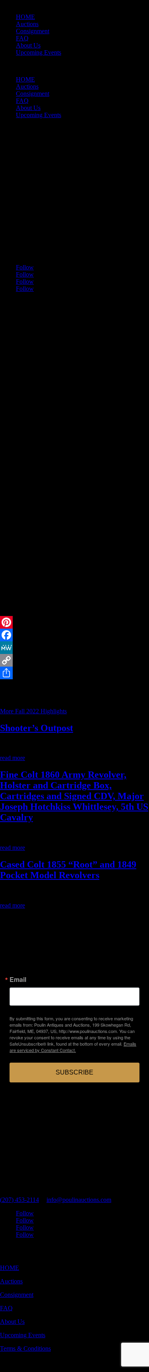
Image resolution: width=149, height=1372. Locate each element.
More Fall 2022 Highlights (33, 711)
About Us (28, 45)
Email (18, 979)
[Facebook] (74, 635)
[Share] (74, 673)
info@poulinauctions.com (78, 1199)
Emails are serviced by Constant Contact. (73, 1046)
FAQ (22, 38)
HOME (25, 16)
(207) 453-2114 (19, 1199)
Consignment (32, 31)
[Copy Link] (74, 660)
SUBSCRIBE (74, 1072)
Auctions (27, 24)
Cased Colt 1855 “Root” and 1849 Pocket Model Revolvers (68, 869)
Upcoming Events (38, 52)
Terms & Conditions (25, 1348)
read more (12, 757)
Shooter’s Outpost (36, 728)
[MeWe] (74, 647)
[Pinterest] (74, 622)
